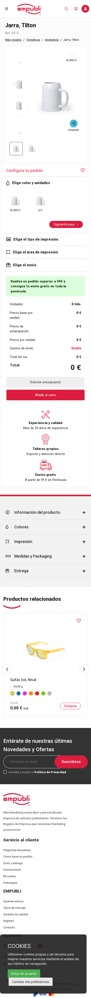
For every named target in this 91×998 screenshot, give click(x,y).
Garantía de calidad (15, 914)
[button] (84, 669)
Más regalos (13, 39)
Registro (8, 920)
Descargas (10, 882)
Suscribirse (71, 761)
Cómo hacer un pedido (17, 856)
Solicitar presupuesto (45, 382)
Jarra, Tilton (71, 39)
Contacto (9, 927)
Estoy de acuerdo (24, 973)
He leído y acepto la (37, 772)
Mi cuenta (9, 876)
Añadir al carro (45, 395)
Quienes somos (13, 901)
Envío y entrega (13, 863)
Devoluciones (12, 869)
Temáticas (33, 39)
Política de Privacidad (50, 772)
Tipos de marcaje (14, 907)
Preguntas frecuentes (16, 850)
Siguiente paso (64, 224)
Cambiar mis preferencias (30, 982)
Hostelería (52, 39)
